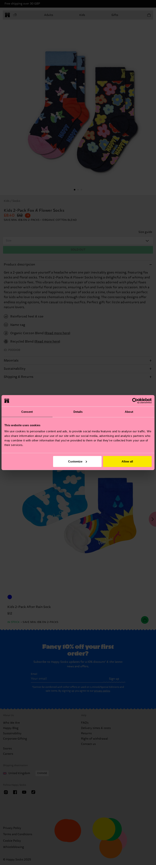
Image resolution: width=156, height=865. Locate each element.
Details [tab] (78, 411)
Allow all (127, 461)
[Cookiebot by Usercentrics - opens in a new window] (135, 401)
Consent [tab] (27, 411)
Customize (75, 461)
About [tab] (129, 411)
